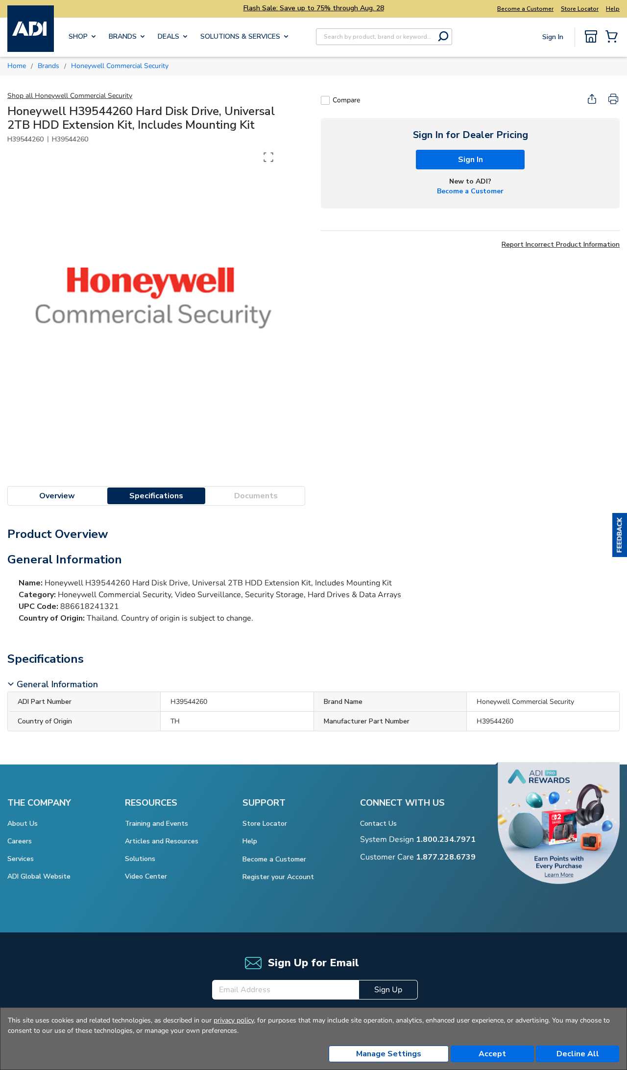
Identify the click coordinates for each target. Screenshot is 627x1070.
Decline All (577, 1053)
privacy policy (234, 1020)
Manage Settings (388, 1053)
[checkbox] (325, 100)
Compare (346, 100)
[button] (619, 535)
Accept (492, 1053)
